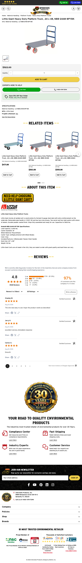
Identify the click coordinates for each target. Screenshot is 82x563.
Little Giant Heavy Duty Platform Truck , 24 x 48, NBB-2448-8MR (14, 157)
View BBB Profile (71, 551)
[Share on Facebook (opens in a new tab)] (12, 313)
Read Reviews (47, 552)
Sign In (68, 16)
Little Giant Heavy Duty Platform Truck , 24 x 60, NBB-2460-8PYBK (67, 158)
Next (78, 154)
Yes (17, 114)
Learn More (12, 440)
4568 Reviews (17, 285)
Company (6, 507)
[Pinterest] (41, 485)
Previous (4, 154)
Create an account (66, 27)
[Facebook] (28, 485)
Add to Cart (7, 175)
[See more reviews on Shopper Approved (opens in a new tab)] (19, 313)
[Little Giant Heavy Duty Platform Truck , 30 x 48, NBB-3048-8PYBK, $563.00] (41, 142)
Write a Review (71, 292)
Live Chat (76, 2)
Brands (5, 521)
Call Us (64, 2)
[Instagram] (53, 485)
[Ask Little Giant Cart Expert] (17, 198)
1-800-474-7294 (61, 89)
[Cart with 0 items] (78, 9)
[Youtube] (34, 485)
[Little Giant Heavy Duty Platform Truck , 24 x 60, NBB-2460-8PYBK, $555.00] (68, 142)
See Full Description (8, 117)
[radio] (41, 276)
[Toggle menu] (4, 9)
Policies (6, 511)
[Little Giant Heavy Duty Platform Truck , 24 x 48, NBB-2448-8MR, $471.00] (14, 142)
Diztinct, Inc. (52, 560)
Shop (4, 516)
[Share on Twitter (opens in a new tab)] (15, 313)
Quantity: (5, 73)
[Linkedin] (47, 485)
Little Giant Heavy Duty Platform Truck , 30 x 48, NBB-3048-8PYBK (41, 158)
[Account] (74, 9)
